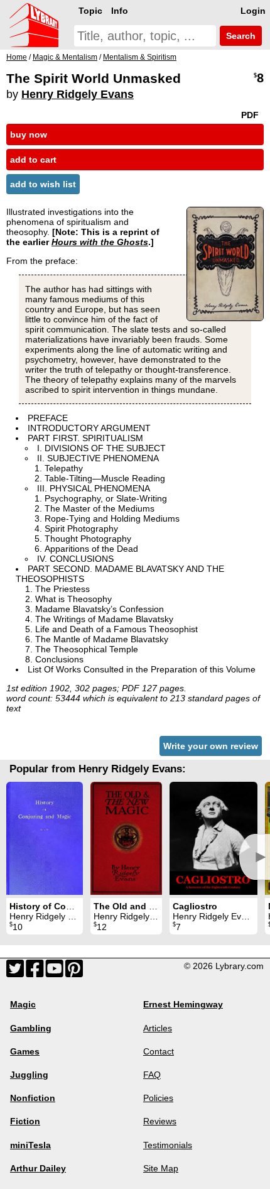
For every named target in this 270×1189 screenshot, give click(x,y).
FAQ (152, 1075)
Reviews (159, 1121)
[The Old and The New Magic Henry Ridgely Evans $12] (126, 838)
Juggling (29, 1075)
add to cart (33, 160)
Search (240, 36)
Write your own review (210, 746)
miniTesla (30, 1145)
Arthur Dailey (38, 1168)
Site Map (160, 1168)
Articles (157, 1028)
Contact (158, 1051)
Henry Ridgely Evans (77, 94)
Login (253, 11)
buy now (28, 134)
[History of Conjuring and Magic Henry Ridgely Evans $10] (44, 838)
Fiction (25, 1121)
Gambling (30, 1028)
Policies (158, 1098)
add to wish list (43, 184)
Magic (23, 1004)
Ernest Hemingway (183, 1004)
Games (25, 1051)
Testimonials (167, 1145)
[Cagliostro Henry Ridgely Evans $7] (213, 838)
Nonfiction (32, 1098)
